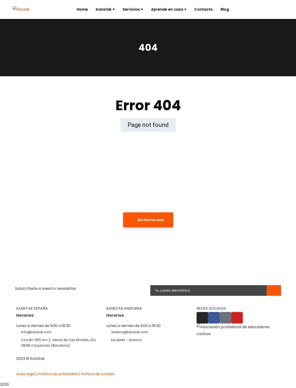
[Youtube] (237, 318)
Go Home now (150, 220)
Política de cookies (98, 374)
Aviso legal (25, 374)
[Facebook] (214, 318)
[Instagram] (202, 318)
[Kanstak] (21, 9)
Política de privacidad (58, 374)
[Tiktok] (225, 318)
